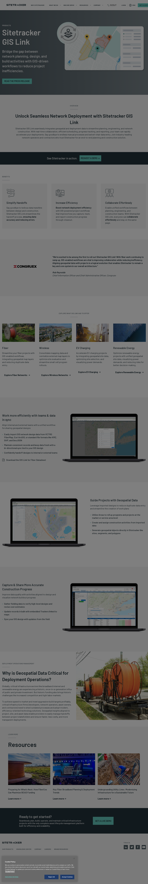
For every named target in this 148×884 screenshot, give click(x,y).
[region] (40, 869)
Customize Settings (11, 877)
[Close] (74, 858)
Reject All (51, 877)
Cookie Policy (10, 871)
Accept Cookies (67, 877)
